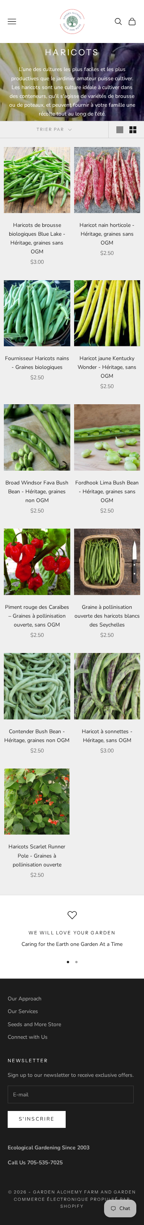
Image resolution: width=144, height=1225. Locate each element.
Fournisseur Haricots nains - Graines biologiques (37, 363)
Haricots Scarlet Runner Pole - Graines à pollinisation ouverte (36, 855)
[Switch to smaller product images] (132, 130)
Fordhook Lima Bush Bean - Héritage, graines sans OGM (107, 491)
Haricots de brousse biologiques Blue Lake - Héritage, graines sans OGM (37, 238)
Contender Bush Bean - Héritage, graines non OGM (37, 736)
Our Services (23, 1011)
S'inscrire (37, 1119)
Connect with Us (28, 1037)
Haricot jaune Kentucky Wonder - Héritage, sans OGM (107, 367)
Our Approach (24, 998)
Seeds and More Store (34, 1024)
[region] (72, 930)
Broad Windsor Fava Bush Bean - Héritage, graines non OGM (36, 491)
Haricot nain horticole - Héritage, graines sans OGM (106, 234)
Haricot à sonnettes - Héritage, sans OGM (107, 736)
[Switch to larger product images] (119, 130)
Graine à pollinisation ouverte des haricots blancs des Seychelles (107, 615)
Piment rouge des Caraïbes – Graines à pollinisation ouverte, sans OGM (37, 615)
